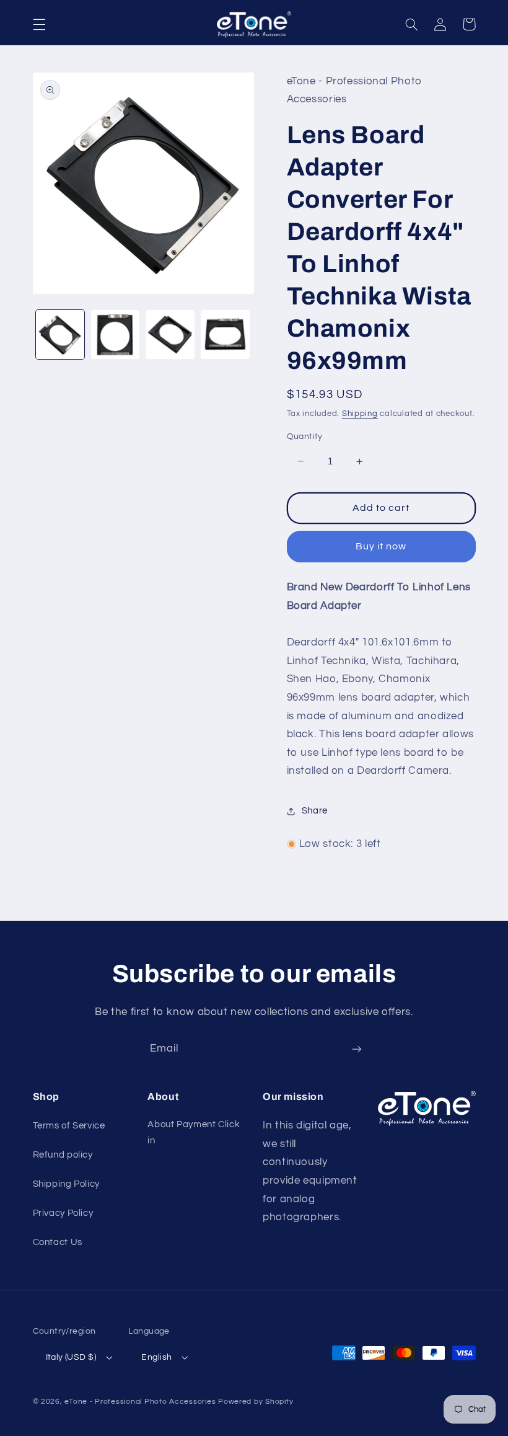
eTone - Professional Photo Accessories (140, 1401)
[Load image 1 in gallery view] (60, 334)
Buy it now (381, 546)
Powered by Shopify (255, 1401)
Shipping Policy (66, 1184)
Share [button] (315, 810)
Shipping (360, 414)
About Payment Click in (193, 1132)
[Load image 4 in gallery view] (225, 334)
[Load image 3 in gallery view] (170, 334)
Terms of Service (69, 1125)
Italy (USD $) (71, 1357)
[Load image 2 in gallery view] (115, 334)
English (156, 1357)
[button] (39, 24)
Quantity (305, 436)
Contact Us (57, 1242)
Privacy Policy (63, 1213)
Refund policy (63, 1154)
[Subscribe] (357, 1048)
